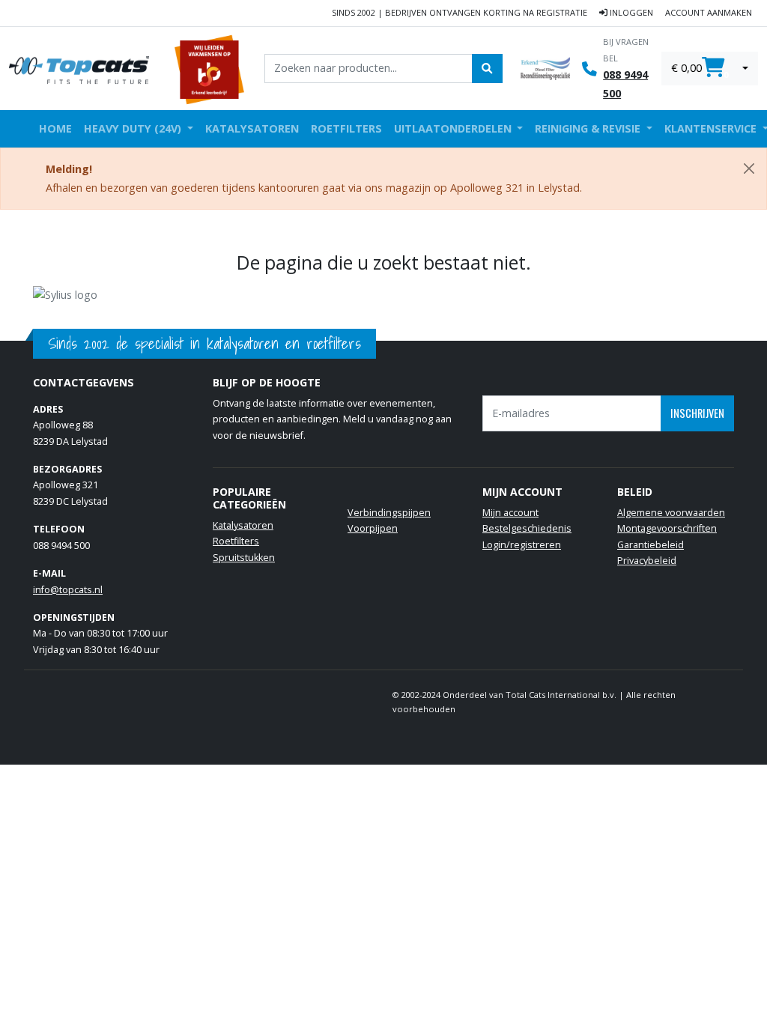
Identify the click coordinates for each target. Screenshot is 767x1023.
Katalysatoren (252, 128)
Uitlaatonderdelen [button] (454, 128)
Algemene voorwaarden (671, 512)
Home (55, 128)
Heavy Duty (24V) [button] (134, 128)
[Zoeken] (487, 68)
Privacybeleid (646, 560)
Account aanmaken (708, 12)
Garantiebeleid (650, 544)
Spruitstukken (244, 557)
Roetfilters (346, 128)
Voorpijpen (373, 528)
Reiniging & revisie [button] (589, 128)
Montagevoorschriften (667, 528)
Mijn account (510, 512)
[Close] (749, 168)
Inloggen (630, 12)
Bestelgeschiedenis (527, 528)
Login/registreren (521, 544)
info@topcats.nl (68, 589)
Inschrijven (697, 413)
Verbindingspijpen (389, 512)
